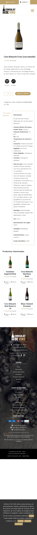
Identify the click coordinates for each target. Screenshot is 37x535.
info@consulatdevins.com (19, 350)
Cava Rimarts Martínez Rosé (27, 274)
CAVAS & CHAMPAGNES (24, 102)
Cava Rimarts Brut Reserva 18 (10, 306)
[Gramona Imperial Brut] (10, 262)
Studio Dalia (25, 456)
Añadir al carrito (23, 93)
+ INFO (31, 515)
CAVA (13, 102)
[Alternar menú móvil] (32, 10)
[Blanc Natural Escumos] (26, 294)
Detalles (14, 282)
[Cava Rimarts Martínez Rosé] (26, 262)
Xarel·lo (16, 231)
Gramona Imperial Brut (10, 273)
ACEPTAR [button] (20, 521)
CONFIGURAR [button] (19, 524)
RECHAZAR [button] (27, 521)
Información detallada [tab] (7, 114)
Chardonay (23, 229)
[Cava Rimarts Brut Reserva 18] (10, 294)
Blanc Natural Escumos (27, 305)
